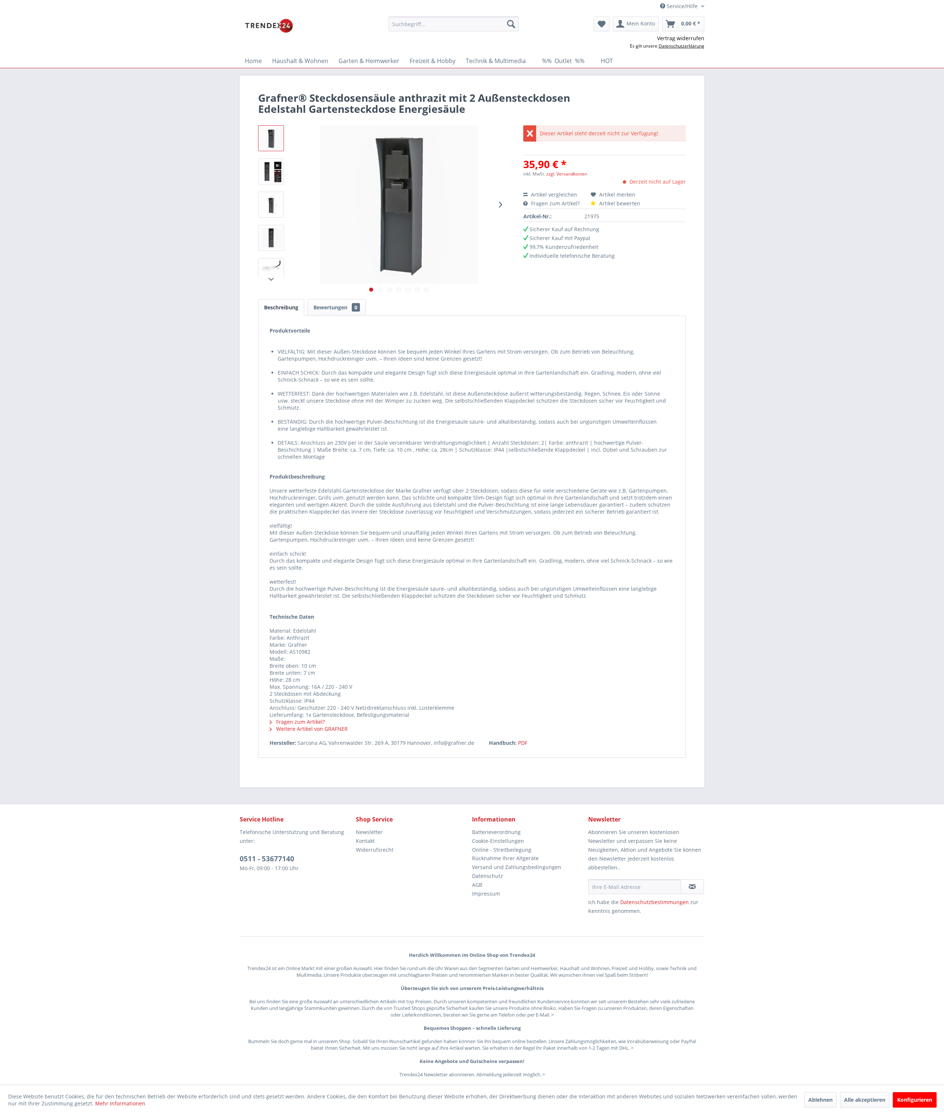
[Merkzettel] (602, 24)
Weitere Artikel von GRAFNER (311, 728)
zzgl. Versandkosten (566, 174)
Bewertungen (335, 307)
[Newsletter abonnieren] (692, 886)
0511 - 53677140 (267, 859)
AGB (477, 884)
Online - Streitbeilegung (501, 849)
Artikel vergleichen (556, 194)
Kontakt (365, 840)
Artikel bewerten (619, 203)
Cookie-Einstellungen (498, 840)
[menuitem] (454, 24)
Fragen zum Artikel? (555, 203)
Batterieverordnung (496, 832)
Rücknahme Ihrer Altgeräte (505, 858)
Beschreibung (281, 307)
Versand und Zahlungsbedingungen (516, 867)
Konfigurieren (914, 1099)
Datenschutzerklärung (681, 46)
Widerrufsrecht (374, 849)
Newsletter (369, 832)
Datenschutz (487, 875)
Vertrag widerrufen (680, 38)
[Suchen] (511, 24)
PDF (522, 742)
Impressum (486, 893)
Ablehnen (820, 1099)
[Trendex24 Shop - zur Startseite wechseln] (269, 26)
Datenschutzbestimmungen (654, 902)
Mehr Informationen (120, 1103)
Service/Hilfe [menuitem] (682, 6)
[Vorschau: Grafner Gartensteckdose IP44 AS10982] (271, 138)
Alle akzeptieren (864, 1099)
